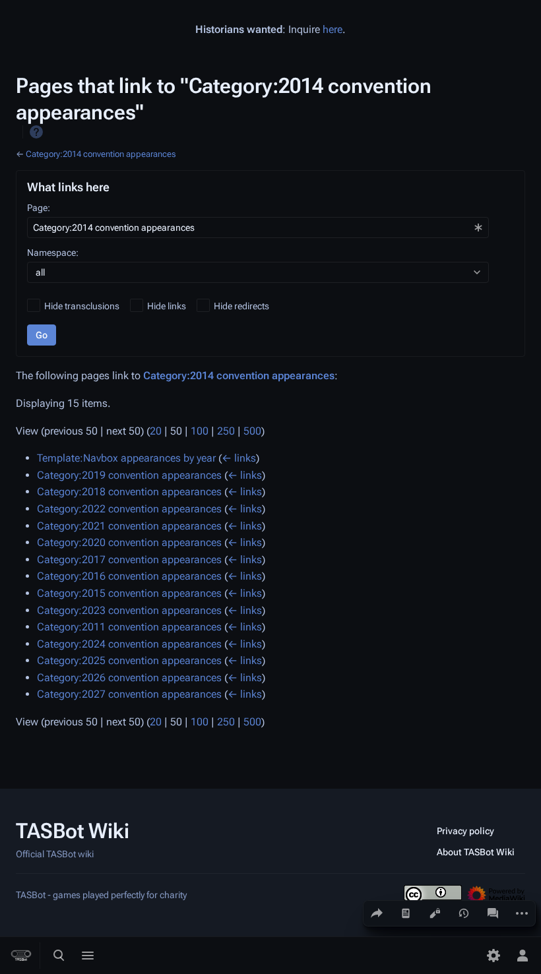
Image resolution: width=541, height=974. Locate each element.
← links (239, 458)
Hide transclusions (81, 306)
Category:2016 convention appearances (129, 576)
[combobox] (258, 227)
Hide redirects (241, 306)
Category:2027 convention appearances (129, 694)
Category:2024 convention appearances (129, 644)
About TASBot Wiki (476, 852)
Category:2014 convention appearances (100, 154)
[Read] (406, 913)
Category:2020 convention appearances (129, 542)
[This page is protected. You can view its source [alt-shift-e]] (435, 913)
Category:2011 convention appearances (129, 627)
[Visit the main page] (21, 955)
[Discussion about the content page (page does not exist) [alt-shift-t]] (493, 913)
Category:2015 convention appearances (129, 593)
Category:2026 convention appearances (129, 677)
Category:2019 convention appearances (129, 475)
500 (252, 431)
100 (199, 431)
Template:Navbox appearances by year (126, 458)
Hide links (166, 306)
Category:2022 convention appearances (129, 508)
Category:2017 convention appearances (129, 559)
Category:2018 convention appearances (129, 491)
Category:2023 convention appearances (129, 610)
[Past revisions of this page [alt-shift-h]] (464, 913)
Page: (38, 207)
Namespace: (53, 252)
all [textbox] (40, 272)
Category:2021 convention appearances (129, 526)
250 (226, 431)
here (332, 29)
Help (36, 131)
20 (156, 431)
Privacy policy (465, 831)
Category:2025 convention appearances (129, 660)
